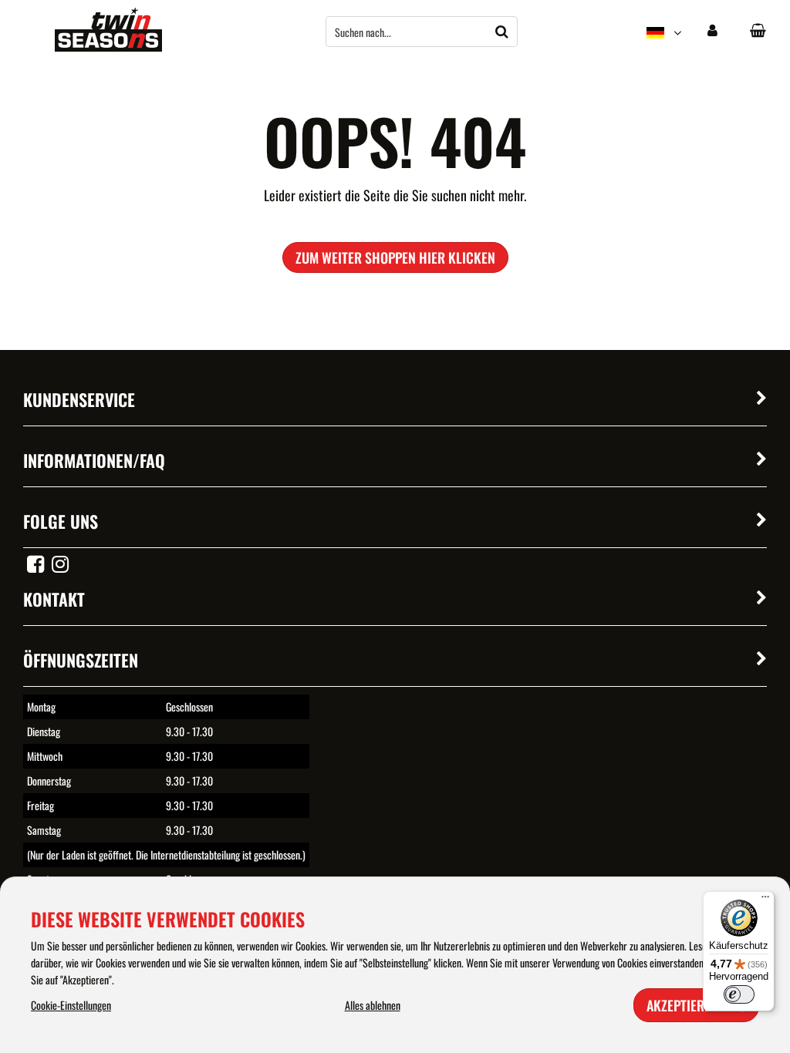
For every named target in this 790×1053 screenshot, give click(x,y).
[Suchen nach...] (502, 31)
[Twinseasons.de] (108, 47)
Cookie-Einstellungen (71, 1005)
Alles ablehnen (372, 1005)
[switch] (739, 994)
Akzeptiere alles (696, 1005)
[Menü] (765, 900)
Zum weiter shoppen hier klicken (395, 257)
